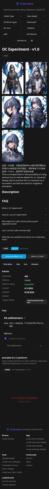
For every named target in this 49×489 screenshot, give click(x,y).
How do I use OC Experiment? (14, 215)
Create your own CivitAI (12, 472)
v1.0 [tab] (5, 55)
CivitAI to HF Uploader (11, 462)
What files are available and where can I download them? (23, 238)
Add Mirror (21, 40)
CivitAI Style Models (34, 446)
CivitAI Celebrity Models (36, 449)
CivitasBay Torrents (10, 465)
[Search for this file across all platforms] (25, 318)
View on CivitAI (37, 256)
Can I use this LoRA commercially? (16, 230)
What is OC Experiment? (12, 208)
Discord (29, 458)
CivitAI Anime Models (35, 439)
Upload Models (8, 458)
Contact (29, 465)
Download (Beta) (12, 256)
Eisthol (25, 248)
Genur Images (8, 469)
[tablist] (5, 55)
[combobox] (13, 22)
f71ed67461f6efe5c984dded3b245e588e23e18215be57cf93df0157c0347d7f (34, 323)
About (28, 462)
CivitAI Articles (8, 439)
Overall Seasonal (9, 481)
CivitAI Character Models (36, 442)
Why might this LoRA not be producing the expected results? (20, 222)
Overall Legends (9, 485)
